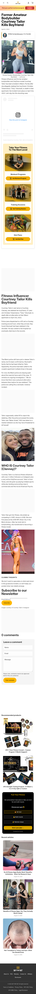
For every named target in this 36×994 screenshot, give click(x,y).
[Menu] (3, 3)
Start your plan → (18, 828)
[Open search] (8, 3)
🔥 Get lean (18, 812)
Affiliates (30, 974)
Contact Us (23, 974)
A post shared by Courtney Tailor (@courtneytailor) (18, 140)
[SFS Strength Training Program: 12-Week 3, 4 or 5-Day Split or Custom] (18, 770)
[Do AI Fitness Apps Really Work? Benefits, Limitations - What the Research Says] (18, 855)
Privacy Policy (19, 987)
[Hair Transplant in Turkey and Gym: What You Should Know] (18, 934)
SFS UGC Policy (28, 987)
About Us (6, 974)
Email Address (5, 599)
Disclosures (18, 977)
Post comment (10, 680)
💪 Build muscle (18, 817)
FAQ (11, 974)
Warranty (16, 974)
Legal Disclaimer (23, 990)
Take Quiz (29, 8)
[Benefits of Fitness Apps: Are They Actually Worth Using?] (18, 894)
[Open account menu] (28, 3)
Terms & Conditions (8, 987)
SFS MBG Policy (13, 990)
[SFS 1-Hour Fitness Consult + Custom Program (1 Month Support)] (18, 733)
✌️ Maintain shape (18, 822)
